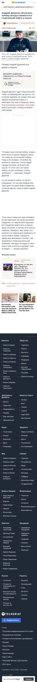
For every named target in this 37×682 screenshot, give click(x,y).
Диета (23, 439)
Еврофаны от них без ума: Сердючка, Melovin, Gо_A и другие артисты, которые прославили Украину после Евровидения (23, 270)
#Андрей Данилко (13, 283)
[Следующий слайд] (35, 7)
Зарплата (25, 345)
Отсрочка (24, 503)
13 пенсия (7, 580)
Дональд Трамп (9, 533)
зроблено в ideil (7, 675)
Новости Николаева (7, 387)
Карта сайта (7, 657)
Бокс (23, 403)
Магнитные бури (27, 480)
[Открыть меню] (3, 2)
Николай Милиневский (13, 23)
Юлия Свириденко (10, 569)
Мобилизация (25, 491)
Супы (23, 588)
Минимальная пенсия (8, 598)
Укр (34, 2)
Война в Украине (8, 491)
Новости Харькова (6, 350)
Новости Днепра (9, 354)
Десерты (24, 591)
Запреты (24, 543)
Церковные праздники (25, 529)
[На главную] (18, 2)
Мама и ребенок (27, 432)
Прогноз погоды (27, 376)
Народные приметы (25, 534)
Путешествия (26, 469)
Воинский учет (26, 510)
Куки (17, 679)
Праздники (24, 523)
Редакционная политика (11, 635)
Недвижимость (9, 409)
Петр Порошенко (9, 556)
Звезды (16, 261)
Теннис (24, 407)
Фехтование (26, 418)
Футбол (24, 400)
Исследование (26, 446)
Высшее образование (26, 368)
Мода (23, 465)
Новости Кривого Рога (9, 372)
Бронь (23, 499)
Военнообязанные (28, 507)
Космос (6, 435)
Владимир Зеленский (7, 529)
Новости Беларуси (6, 478)
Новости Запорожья (7, 366)
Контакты (6, 650)
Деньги (6, 402)
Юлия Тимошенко (10, 559)
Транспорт (7, 405)
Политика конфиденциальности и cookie (17, 631)
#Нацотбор (11, 286)
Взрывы (6, 501)
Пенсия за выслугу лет (7, 604)
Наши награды (8, 646)
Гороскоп (24, 458)
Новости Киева (9, 345)
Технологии (7, 432)
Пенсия (5, 576)
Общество (24, 341)
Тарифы (6, 413)
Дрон (5, 443)
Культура (24, 473)
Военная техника (9, 516)
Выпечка (24, 580)
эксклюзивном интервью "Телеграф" (19, 105)
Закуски (24, 599)
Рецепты (23, 576)
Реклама (5, 642)
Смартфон (7, 446)
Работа (24, 349)
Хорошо (29, 679)
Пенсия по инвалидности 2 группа (9, 586)
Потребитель (26, 462)
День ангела (26, 546)
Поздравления (26, 484)
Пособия (24, 373)
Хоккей (24, 411)
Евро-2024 (25, 414)
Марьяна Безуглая (6, 564)
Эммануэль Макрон (7, 542)
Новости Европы (9, 458)
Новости (5, 341)
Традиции (25, 539)
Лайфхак (24, 477)
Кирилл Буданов (9, 552)
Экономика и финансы (7, 396)
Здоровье (24, 427)
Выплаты (24, 352)
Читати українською (9, 28)
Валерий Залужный (7, 547)
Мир (3, 454)
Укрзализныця (8, 420)
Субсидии (25, 356)
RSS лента (6, 664)
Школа (23, 363)
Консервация (26, 584)
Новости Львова (9, 362)
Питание (24, 435)
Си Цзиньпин (8, 537)
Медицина (25, 360)
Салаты (24, 595)
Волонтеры (7, 512)
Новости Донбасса (7, 378)
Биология (6, 439)
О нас (4, 628)
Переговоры (8, 505)
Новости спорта (26, 395)
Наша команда (8, 653)
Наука (4, 427)
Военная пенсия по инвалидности (9, 593)
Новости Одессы (9, 358)
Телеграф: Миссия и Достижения (15, 660)
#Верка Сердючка (28, 283)
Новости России (9, 465)
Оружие (6, 509)
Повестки (24, 495)
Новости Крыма (9, 382)
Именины (25, 550)
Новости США (8, 462)
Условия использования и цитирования (17, 638)
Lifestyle (23, 454)
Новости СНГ (8, 469)
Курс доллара (8, 416)
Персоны (5, 523)
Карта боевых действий (8, 496)
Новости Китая (8, 473)
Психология (25, 443)
